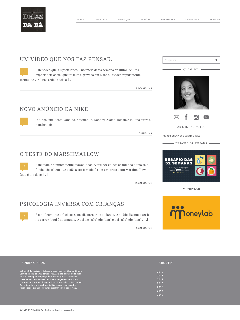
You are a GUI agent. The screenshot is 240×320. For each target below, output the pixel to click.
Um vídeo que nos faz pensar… (67, 59)
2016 (160, 283)
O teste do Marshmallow (59, 154)
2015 (160, 287)
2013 (160, 294)
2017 (160, 279)
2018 (160, 275)
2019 (160, 271)
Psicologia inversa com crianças (72, 204)
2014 (160, 291)
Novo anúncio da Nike (54, 109)
